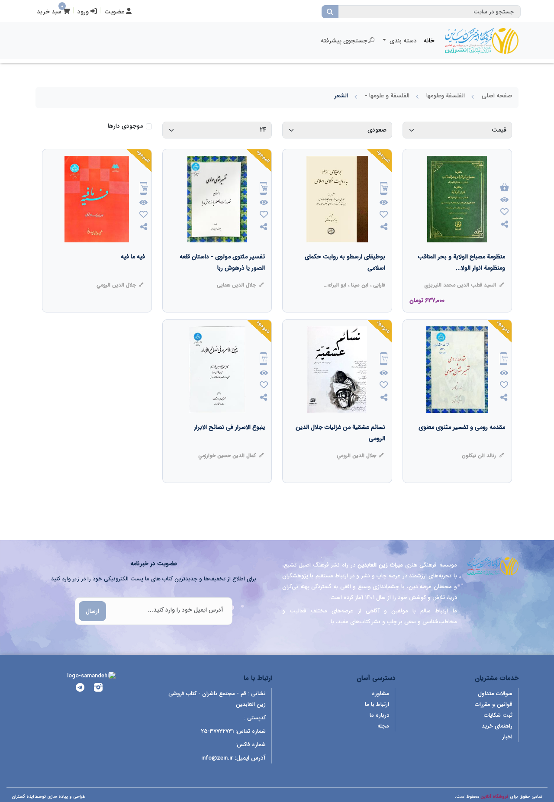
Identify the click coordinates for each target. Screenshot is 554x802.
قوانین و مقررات (493, 704)
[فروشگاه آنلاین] (482, 41)
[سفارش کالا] (383, 189)
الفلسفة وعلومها (445, 95)
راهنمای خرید (497, 726)
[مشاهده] (504, 200)
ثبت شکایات (498, 715)
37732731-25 (217, 731)
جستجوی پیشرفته (344, 40)
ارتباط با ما (377, 704)
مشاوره (380, 693)
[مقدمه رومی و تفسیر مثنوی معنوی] (462, 444)
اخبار (507, 736)
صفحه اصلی (497, 95)
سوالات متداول (495, 693)
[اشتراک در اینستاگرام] (98, 688)
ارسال (92, 611)
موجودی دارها (125, 126)
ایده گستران (23, 796)
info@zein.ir (217, 758)
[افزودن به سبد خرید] (504, 188)
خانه (429, 40)
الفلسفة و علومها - (387, 95)
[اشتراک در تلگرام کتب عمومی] (80, 688)
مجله (383, 726)
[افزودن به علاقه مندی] (504, 212)
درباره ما (379, 715)
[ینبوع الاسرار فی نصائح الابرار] (229, 444)
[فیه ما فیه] (133, 274)
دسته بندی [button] (402, 40)
